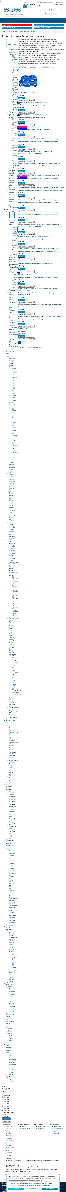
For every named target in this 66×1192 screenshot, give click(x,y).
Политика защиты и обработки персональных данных (10, 1139)
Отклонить (33, 1189)
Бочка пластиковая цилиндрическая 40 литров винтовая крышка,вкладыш (39, 307)
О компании (9, 1126)
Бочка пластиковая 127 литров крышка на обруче (32, 105)
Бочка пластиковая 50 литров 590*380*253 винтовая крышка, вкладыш (38, 227)
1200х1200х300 (10, 1112)
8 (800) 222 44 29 (55, 9)
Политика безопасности (9, 1134)
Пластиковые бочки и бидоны (27, 31)
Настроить (16, 1189)
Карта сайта (25, 1130)
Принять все (50, 1189)
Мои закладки (58, 1130)
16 (7, 1116)
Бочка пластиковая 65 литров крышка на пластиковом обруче (35, 263)
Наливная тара (13, 31)
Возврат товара (26, 1128)
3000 (8, 1106)
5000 (8, 1108)
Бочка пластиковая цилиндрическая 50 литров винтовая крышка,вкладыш (39, 319)
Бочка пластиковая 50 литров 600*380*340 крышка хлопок (34, 239)
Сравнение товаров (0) (29, 65)
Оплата (8, 1131)
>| (28, 343)
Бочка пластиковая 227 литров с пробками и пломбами (33, 129)
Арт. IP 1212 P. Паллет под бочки (27, 93)
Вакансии (8, 1128)
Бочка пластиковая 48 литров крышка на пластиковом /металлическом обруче (40, 190)
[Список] (19, 65)
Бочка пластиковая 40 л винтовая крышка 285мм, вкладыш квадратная (38, 166)
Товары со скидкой (41, 1129)
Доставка (8, 1130)
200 (8, 1101)
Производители (42, 1126)
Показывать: (46, 67)
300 (8, 1104)
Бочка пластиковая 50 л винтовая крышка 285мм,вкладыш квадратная (38, 202)
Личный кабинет (58, 1126)
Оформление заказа (46, 2)
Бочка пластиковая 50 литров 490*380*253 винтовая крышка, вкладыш (38, 214)
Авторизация (59, 2)
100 (8, 1097)
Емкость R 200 (22, 331)
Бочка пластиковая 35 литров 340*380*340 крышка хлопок (34, 154)
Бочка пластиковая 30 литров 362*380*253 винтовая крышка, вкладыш (38, 141)
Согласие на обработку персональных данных (10, 1146)
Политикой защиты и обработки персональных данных (24, 1180)
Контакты (24, 1126)
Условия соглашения (9, 1151)
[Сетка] (21, 65)
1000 (8, 1099)
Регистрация (58, 4)
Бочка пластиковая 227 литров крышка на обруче (32, 117)
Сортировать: (22, 67)
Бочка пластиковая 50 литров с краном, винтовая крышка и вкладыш (37, 251)
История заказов (58, 1128)
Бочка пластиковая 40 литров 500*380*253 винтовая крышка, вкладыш (38, 178)
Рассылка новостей (56, 1132)
